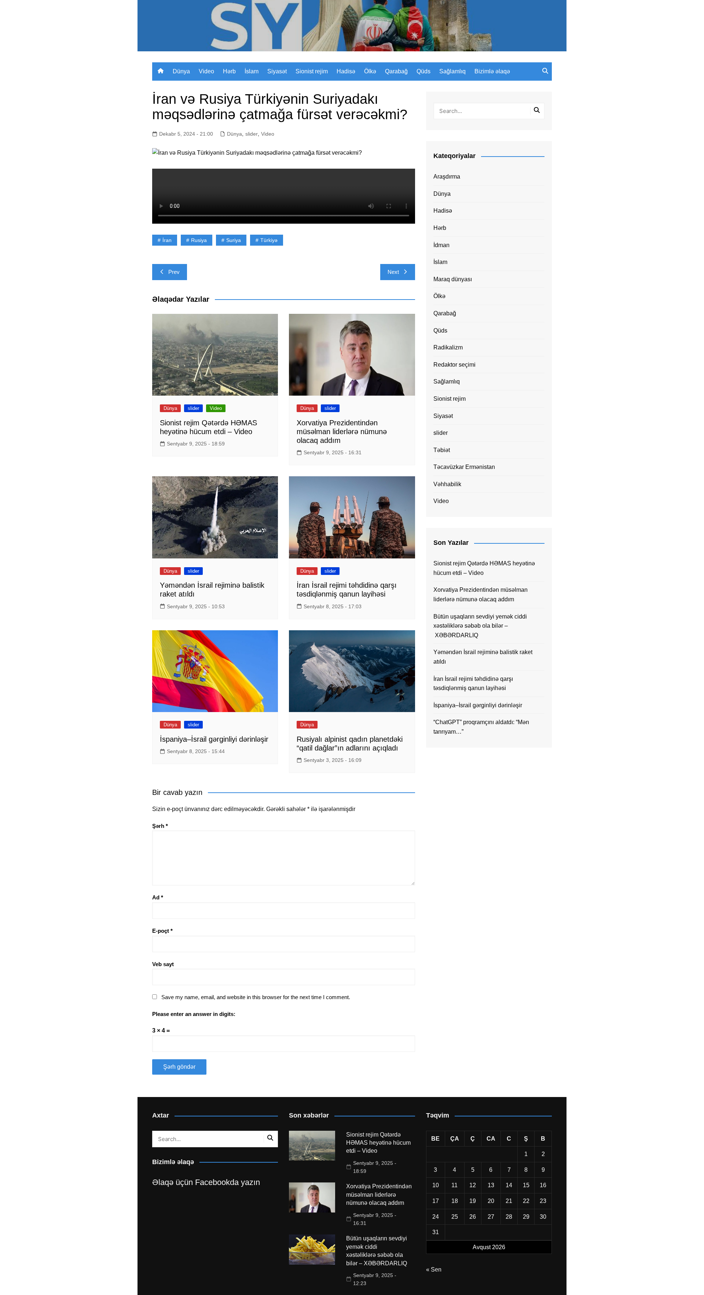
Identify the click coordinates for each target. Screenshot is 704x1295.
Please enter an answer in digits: (193, 1014)
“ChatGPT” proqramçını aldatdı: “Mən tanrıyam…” (481, 727)
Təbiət (441, 450)
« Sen (433, 1269)
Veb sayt (163, 964)
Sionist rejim (312, 71)
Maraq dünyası (452, 279)
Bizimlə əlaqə (492, 71)
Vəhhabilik (447, 484)
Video (206, 71)
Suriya (233, 240)
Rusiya (199, 240)
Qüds (423, 71)
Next (393, 272)
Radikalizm (448, 347)
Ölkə (370, 71)
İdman (441, 245)
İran (167, 240)
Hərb (229, 71)
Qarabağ (396, 71)
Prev (174, 272)
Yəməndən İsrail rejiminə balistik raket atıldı (482, 657)
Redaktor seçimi (454, 365)
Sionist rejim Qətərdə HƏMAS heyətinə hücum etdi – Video (484, 568)
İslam (251, 71)
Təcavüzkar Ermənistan (464, 467)
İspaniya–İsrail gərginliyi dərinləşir (214, 739)
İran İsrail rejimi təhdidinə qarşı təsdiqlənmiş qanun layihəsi (473, 683)
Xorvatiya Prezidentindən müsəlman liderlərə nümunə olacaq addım (342, 431)
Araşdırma (446, 176)
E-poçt (162, 931)
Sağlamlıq (452, 71)
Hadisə (346, 71)
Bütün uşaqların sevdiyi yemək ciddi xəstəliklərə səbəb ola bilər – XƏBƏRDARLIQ (480, 625)
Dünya (181, 71)
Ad (157, 897)
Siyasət (277, 71)
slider (251, 134)
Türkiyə (269, 240)
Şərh (160, 826)
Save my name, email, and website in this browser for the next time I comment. (255, 997)
